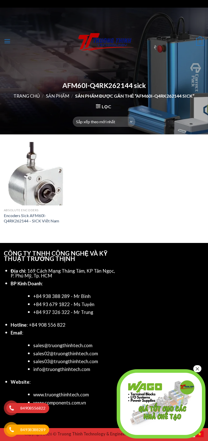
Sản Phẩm (57, 96)
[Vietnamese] (200, 433)
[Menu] (7, 41)
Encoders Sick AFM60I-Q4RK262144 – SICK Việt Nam (31, 218)
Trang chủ (26, 96)
